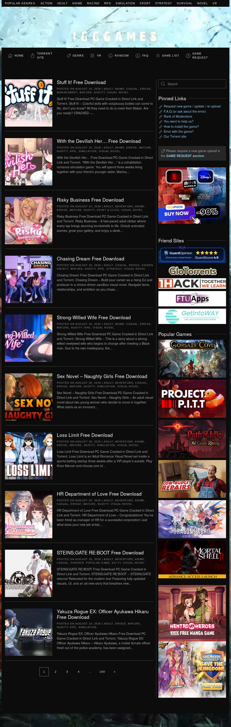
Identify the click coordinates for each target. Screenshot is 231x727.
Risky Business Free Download (90, 199)
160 (102, 671)
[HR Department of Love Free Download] (28, 514)
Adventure (124, 206)
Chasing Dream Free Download (90, 258)
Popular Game (98, 562)
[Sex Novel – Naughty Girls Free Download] (28, 396)
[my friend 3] (192, 283)
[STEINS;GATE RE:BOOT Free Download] (28, 573)
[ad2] (189, 613)
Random (122, 55)
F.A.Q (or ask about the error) (185, 111)
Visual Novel (118, 92)
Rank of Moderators (178, 116)
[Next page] (114, 671)
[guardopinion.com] (192, 254)
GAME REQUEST (200, 55)
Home (19, 55)
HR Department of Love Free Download (99, 493)
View (192, 357)
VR (215, 3)
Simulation (125, 3)
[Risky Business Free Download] (28, 220)
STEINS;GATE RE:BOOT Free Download (100, 552)
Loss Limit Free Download (85, 434)
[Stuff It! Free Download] (28, 102)
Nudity (99, 92)
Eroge (145, 88)
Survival (185, 3)
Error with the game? (179, 131)
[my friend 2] (192, 270)
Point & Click (108, 210)
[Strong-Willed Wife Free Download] (28, 337)
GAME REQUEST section (185, 155)
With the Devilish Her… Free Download (99, 140)
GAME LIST (170, 55)
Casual (132, 88)
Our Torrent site (175, 136)
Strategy (163, 3)
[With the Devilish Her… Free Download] (28, 161)
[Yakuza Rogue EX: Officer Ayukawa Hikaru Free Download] (28, 631)
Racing (93, 3)
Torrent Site (45, 55)
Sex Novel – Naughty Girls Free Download (102, 376)
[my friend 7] (192, 316)
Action (47, 3)
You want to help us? (179, 121)
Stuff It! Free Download (81, 82)
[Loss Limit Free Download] (28, 455)
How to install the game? (181, 126)
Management (67, 92)
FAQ (145, 55)
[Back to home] (115, 27)
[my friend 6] (192, 298)
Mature (86, 92)
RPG (107, 3)
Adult (62, 3)
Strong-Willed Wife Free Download (94, 317)
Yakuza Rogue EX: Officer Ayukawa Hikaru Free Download (103, 614)
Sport (145, 3)
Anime (77, 3)
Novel (202, 3)
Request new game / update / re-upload (192, 106)
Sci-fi (116, 562)
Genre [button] (78, 55)
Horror (77, 562)
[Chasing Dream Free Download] (28, 279)
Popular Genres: (20, 3)
